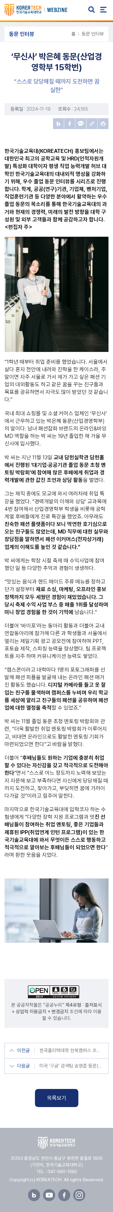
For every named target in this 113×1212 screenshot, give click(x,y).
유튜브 (49, 1195)
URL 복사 (91, 123)
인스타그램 (79, 1195)
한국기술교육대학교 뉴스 (43, 10)
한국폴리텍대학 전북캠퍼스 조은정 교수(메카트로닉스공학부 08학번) (71, 1050)
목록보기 (56, 1098)
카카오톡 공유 (80, 123)
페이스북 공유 (69, 123)
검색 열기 (91, 10)
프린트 (103, 123)
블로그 (34, 1195)
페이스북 (64, 1195)
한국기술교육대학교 (56, 1143)
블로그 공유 (58, 123)
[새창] (56, 992)
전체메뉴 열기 (103, 10)
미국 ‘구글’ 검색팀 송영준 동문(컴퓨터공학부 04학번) (71, 1066)
